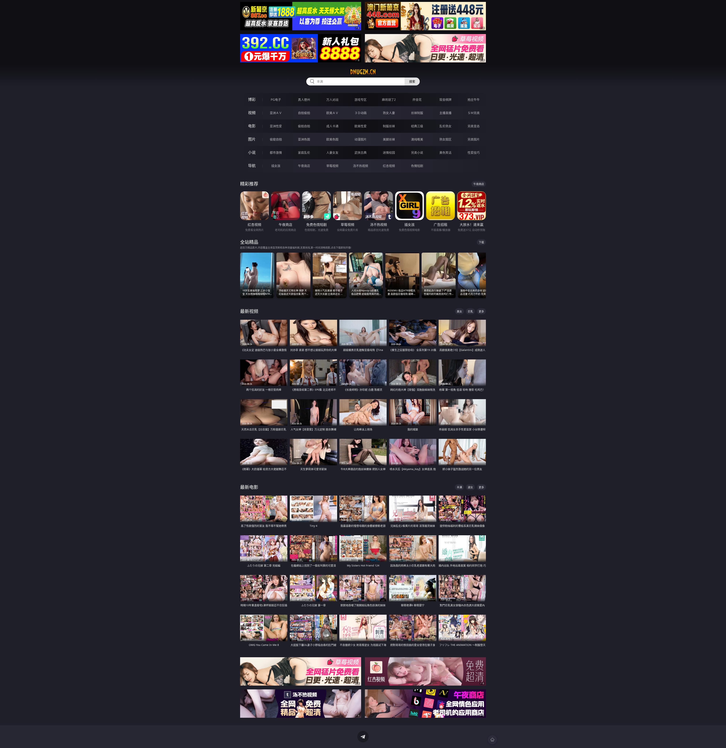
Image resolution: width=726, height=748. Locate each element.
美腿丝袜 (389, 139)
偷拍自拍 (304, 126)
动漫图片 (360, 139)
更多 (481, 311)
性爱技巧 (474, 153)
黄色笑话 (445, 153)
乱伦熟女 (445, 126)
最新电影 (249, 487)
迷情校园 (389, 153)
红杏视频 (389, 166)
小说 (252, 152)
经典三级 (417, 126)
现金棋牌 (445, 100)
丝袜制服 (417, 113)
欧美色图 (332, 139)
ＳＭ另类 (474, 113)
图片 (252, 139)
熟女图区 (445, 139)
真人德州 (304, 100)
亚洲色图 (304, 139)
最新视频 (249, 311)
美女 (459, 311)
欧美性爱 (360, 126)
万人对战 (332, 100)
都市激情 (276, 153)
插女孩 (275, 166)
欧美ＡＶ (332, 113)
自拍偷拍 (304, 113)
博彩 (252, 99)
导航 (252, 165)
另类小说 (417, 153)
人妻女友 (332, 153)
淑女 (470, 487)
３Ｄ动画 (360, 113)
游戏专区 (360, 100)
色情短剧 (417, 166)
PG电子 (276, 100)
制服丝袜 (389, 126)
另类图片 (474, 139)
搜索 (412, 81)
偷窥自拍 (276, 139)
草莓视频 (332, 166)
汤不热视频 (360, 166)
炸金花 (417, 100)
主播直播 (445, 113)
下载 (481, 242)
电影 (252, 126)
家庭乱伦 (304, 153)
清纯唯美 (417, 139)
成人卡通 (332, 126)
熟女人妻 (389, 113)
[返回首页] (492, 739)
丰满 (459, 487)
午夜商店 (304, 166)
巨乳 (470, 311)
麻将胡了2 (389, 100)
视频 (252, 112)
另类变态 (474, 126)
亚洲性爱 (276, 126)
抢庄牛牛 (474, 100)
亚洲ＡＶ (276, 113)
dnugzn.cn (363, 72)
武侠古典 (360, 153)
